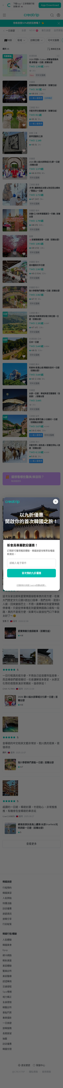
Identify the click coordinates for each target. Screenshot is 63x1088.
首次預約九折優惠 (31, 573)
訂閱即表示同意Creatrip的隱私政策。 (31, 585)
